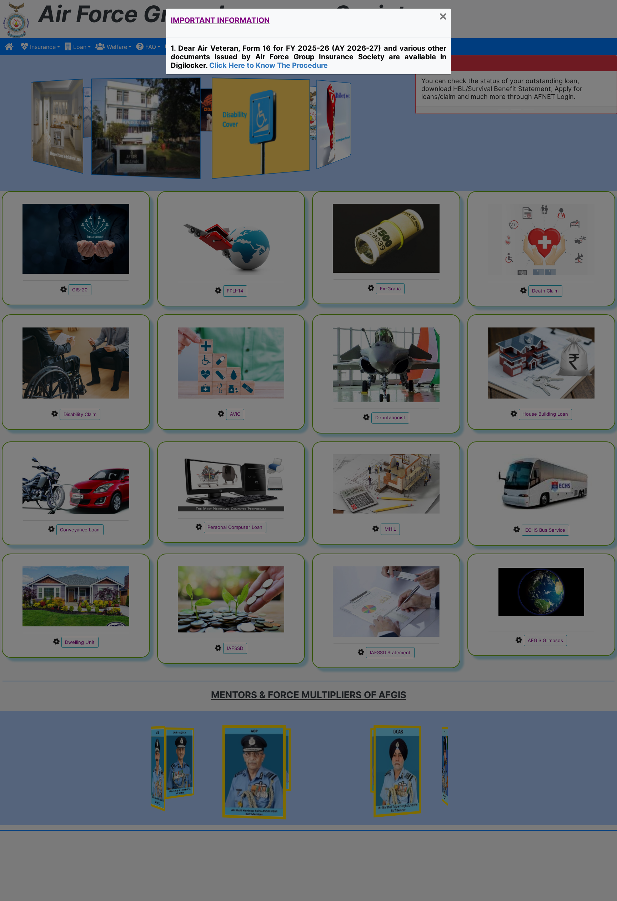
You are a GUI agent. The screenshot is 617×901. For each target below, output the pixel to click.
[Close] (443, 17)
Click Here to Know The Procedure (268, 65)
